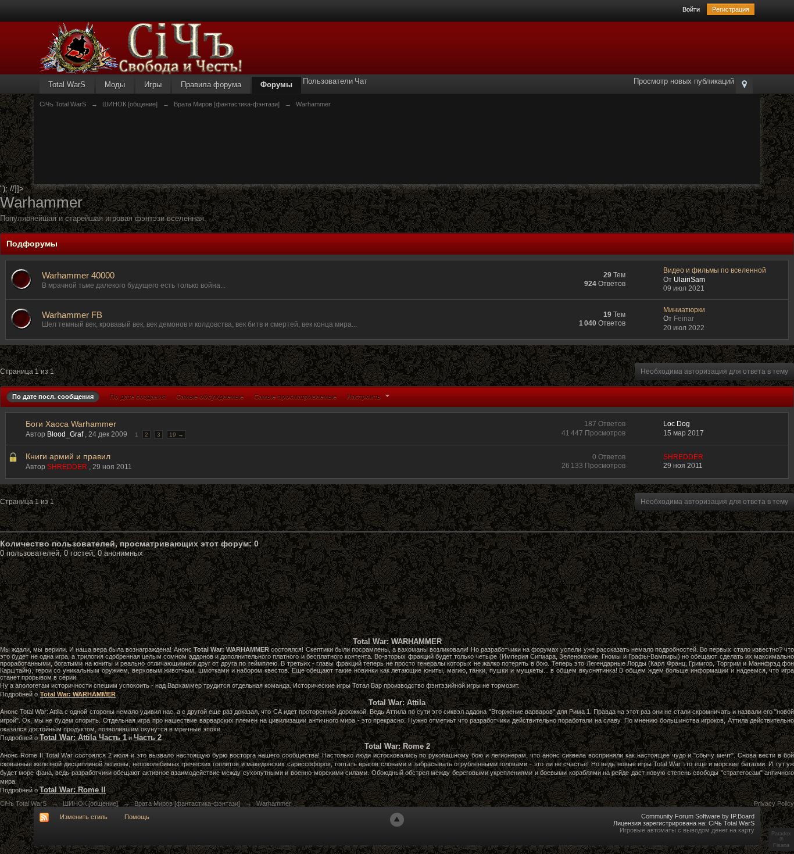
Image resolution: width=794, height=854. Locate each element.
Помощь (136, 816)
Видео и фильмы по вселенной (714, 270)
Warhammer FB (72, 315)
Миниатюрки (684, 310)
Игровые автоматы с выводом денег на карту (687, 830)
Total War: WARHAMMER (78, 694)
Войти (691, 9)
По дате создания (138, 396)
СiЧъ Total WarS (23, 803)
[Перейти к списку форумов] (141, 47)
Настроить (364, 396)
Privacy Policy (774, 803)
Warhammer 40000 (78, 275)
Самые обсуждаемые (210, 396)
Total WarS (66, 84)
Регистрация (730, 9)
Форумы (276, 84)
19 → (176, 434)
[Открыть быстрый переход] (744, 85)
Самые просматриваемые (295, 396)
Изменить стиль (84, 816)
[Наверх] (397, 820)
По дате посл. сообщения (53, 396)
